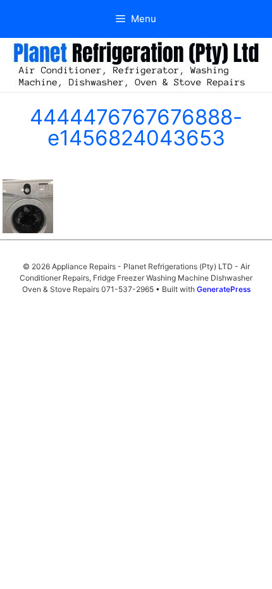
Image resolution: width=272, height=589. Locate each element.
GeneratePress (223, 289)
